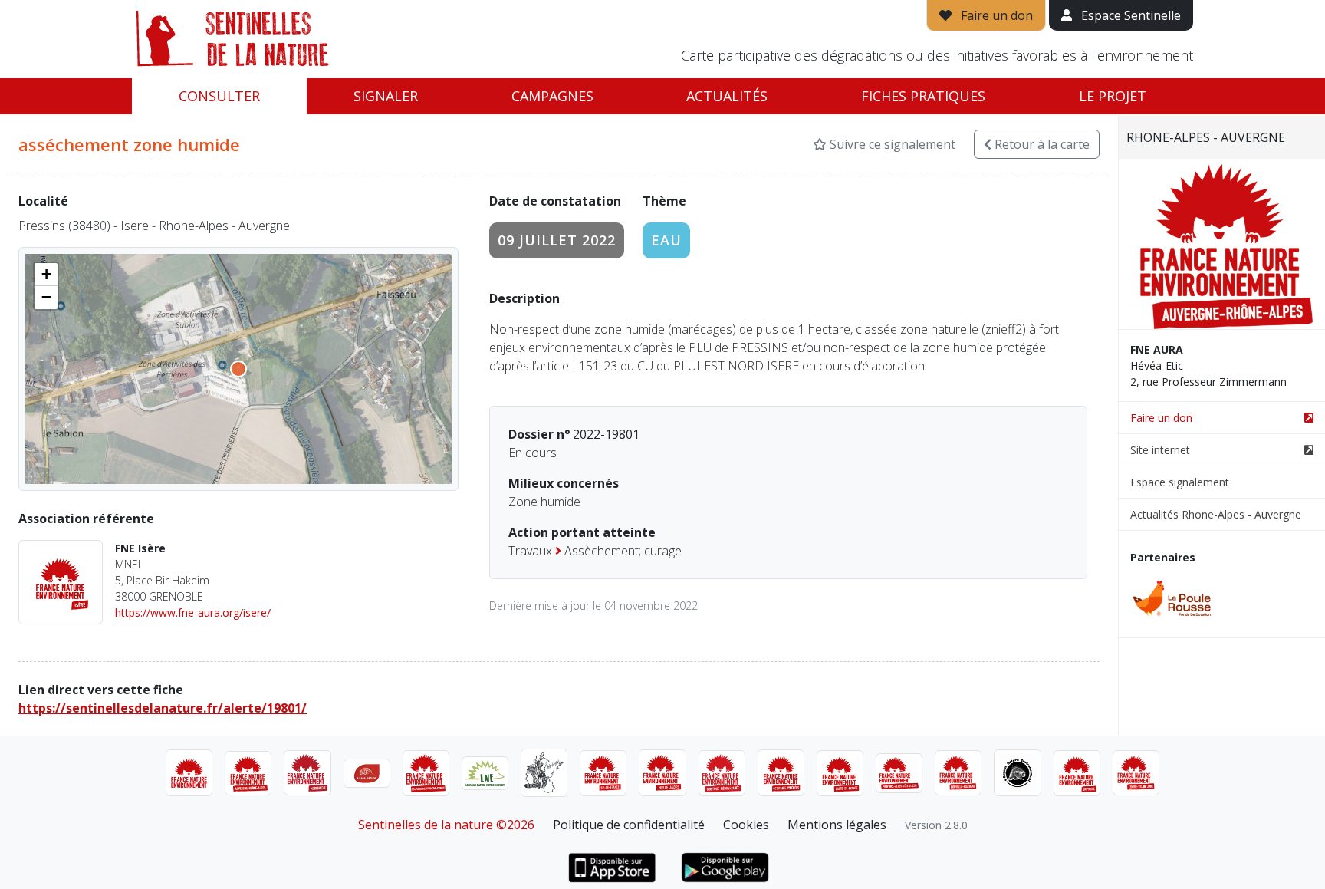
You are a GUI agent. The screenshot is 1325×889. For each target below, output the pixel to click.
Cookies (746, 824)
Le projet (1112, 96)
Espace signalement (1179, 482)
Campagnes (552, 96)
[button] (46, 274)
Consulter (219, 96)
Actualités (727, 96)
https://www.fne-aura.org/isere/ (193, 612)
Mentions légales (836, 824)
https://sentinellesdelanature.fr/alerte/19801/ (162, 708)
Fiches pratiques (923, 96)
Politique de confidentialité (629, 824)
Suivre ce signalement (891, 144)
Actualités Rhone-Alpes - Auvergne (1215, 514)
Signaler (385, 96)
